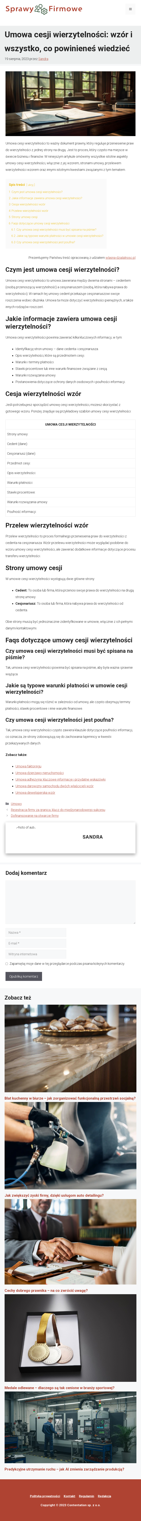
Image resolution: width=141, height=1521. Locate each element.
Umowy (16, 804)
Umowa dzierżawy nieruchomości (39, 773)
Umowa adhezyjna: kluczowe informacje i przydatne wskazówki (60, 779)
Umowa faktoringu (28, 766)
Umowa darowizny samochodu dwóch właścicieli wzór (54, 786)
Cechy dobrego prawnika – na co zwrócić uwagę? (46, 1290)
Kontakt (69, 1496)
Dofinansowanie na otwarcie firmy (35, 816)
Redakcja (104, 1496)
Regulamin (86, 1496)
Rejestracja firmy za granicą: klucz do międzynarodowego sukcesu (58, 810)
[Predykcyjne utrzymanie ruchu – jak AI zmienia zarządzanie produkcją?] (70, 1429)
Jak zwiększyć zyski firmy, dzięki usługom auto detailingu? (54, 1195)
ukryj (30, 185)
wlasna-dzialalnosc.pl (120, 258)
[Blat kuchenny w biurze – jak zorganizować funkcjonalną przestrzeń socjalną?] (70, 1050)
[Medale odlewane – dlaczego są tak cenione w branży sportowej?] (70, 1339)
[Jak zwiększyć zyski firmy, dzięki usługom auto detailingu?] (70, 1147)
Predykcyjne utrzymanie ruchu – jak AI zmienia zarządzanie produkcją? (64, 1469)
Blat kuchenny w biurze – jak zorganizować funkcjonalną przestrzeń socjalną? (70, 1098)
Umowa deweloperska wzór (35, 793)
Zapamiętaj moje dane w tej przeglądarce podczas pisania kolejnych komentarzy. (67, 964)
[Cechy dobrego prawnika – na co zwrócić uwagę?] (70, 1243)
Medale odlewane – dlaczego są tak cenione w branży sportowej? (60, 1388)
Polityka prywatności (45, 1496)
